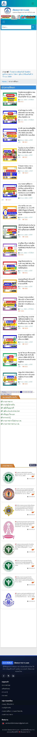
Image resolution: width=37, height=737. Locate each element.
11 (1, 394)
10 (31, 392)
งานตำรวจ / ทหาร (7, 714)
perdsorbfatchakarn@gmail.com (17, 723)
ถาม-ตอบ (4, 695)
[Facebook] (4, 676)
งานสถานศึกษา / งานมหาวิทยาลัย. (12, 711)
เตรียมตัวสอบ (6, 688)
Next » (8, 394)
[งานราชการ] (18, 17)
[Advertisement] (18, 49)
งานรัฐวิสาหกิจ (6, 707)
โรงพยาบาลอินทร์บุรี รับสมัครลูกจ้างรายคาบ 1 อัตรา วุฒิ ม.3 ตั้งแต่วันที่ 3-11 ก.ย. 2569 (17, 74)
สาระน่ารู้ (5, 692)
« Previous (4, 392)
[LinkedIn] (13, 676)
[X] (8, 676)
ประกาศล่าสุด (6, 685)
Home (4, 81)
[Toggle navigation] (32, 3)
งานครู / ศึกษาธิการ (8, 704)
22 (4, 394)
